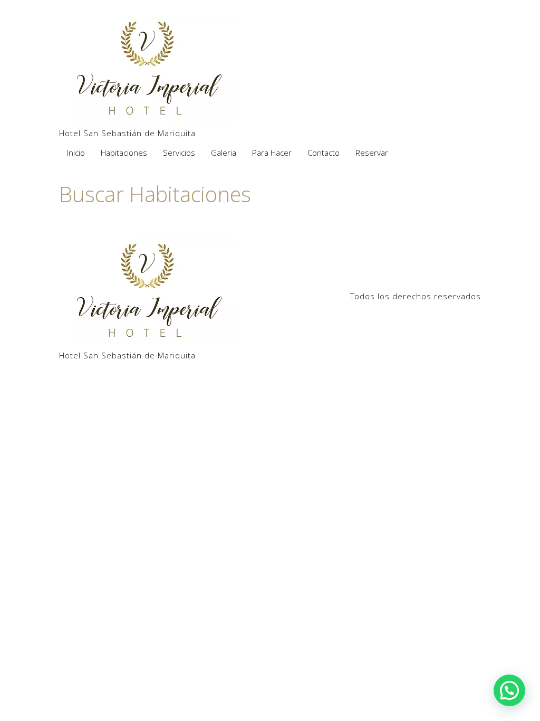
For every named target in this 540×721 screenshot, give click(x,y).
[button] (509, 690)
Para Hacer (272, 152)
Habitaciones (124, 152)
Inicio (76, 152)
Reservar (371, 152)
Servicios (179, 152)
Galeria (223, 152)
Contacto (323, 152)
